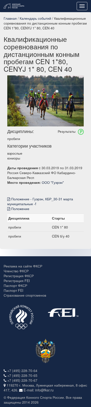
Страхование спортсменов (25, 295)
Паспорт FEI (13, 290)
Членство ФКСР (16, 270)
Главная (10, 18)
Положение (19, 208)
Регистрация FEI (17, 280)
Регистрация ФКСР (19, 275)
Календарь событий (35, 18)
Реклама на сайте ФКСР (23, 266)
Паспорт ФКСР (15, 285)
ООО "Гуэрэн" (53, 182)
